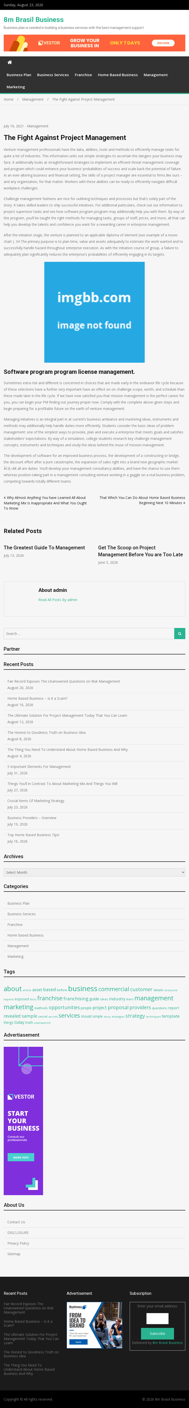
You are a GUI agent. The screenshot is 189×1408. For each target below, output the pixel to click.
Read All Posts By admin (57, 599)
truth (29, 1022)
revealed (12, 1016)
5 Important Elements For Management (39, 766)
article (27, 990)
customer (141, 989)
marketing (18, 1007)
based (49, 989)
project (100, 1007)
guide (94, 999)
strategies (118, 1016)
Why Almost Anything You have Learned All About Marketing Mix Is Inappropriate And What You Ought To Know (45, 503)
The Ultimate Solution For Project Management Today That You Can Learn (67, 715)
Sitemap (13, 1254)
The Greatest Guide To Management (44, 548)
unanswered (42, 1023)
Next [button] (182, 557)
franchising (75, 998)
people (86, 1008)
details (158, 990)
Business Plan (19, 74)
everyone (170, 990)
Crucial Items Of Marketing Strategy (35, 800)
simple (98, 1016)
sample (29, 1016)
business (82, 988)
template (171, 1016)
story (107, 1016)
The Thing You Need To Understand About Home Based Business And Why (67, 749)
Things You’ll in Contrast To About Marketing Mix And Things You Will (62, 783)
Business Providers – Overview (31, 817)
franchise (50, 998)
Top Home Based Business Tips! (33, 834)
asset (37, 989)
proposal (118, 1007)
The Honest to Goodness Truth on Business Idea (46, 732)
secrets (53, 1016)
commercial (113, 989)
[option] (47, 548)
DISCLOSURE (18, 1232)
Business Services (53, 74)
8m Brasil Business (34, 20)
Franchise (83, 74)
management (153, 998)
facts (33, 999)
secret (42, 1016)
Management (156, 74)
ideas (104, 999)
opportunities (64, 1007)
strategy (135, 1015)
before (62, 990)
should (86, 1016)
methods (41, 1008)
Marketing (16, 86)
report (173, 1007)
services (69, 1015)
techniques (153, 1016)
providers (140, 1007)
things (8, 1022)
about (13, 988)
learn (129, 999)
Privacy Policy (18, 1243)
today (19, 1022)
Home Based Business (118, 74)
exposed (22, 999)
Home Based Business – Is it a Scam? (37, 698)
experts (9, 999)
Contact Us (16, 1222)
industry (117, 999)
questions (159, 1008)
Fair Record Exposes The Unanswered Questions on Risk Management (63, 681)
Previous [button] (7, 557)
